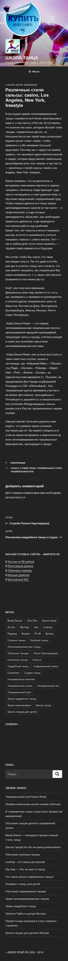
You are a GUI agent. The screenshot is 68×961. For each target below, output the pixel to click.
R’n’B (38, 633)
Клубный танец (39, 640)
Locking (47, 627)
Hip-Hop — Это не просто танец (25, 869)
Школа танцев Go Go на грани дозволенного (33, 847)
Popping (12, 633)
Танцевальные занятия (21, 679)
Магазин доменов (18, 575)
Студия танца (28, 468)
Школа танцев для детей (22, 711)
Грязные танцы (16, 640)
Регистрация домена (20, 566)
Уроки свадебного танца (21, 698)
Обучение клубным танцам (22, 854)
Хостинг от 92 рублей (21, 561)
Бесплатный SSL (18, 579)
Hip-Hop (24, 627)
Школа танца (43, 705)
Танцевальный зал (48, 685)
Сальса (15, 468)
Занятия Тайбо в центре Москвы (25, 913)
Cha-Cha (32, 620)
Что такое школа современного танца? (29, 876)
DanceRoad (30, 84)
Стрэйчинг (13, 672)
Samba (49, 633)
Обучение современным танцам (25, 891)
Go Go (11, 627)
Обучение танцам (18, 653)
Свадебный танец (18, 666)
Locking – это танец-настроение (25, 862)
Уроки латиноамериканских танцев (27, 898)
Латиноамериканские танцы (24, 646)
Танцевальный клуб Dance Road (25, 796)
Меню (36, 71)
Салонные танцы (17, 659)
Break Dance (14, 620)
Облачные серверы (20, 570)
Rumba (26, 633)
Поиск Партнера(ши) (45, 653)
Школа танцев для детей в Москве (27, 933)
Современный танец (45, 666)
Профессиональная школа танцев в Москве (33, 804)
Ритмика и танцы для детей (22, 884)
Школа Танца (21, 57)
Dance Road (49, 620)
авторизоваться (15, 497)
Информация (18, 462)
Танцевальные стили (49, 468)
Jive (36, 627)
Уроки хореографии (19, 705)
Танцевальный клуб (22, 471)
